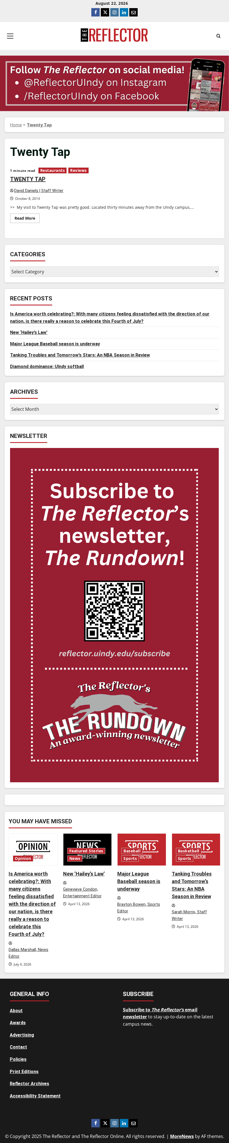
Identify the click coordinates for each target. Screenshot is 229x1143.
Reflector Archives (29, 1083)
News (74, 858)
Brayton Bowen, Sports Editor (138, 908)
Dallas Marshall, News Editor (28, 953)
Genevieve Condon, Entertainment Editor (82, 893)
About (16, 1010)
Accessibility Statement (35, 1096)
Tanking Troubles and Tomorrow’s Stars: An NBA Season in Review (80, 355)
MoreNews (182, 1136)
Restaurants (52, 170)
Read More (27, 219)
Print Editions (24, 1071)
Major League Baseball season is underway (55, 344)
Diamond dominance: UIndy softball (47, 366)
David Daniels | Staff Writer (38, 190)
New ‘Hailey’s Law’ (28, 332)
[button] (10, 36)
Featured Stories (86, 850)
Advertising (22, 1035)
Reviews (78, 170)
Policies (18, 1059)
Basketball (188, 850)
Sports (130, 858)
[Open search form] (218, 36)
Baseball (131, 850)
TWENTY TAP (28, 179)
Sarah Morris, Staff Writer (189, 915)
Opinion (23, 858)
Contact (18, 1047)
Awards (18, 1022)
